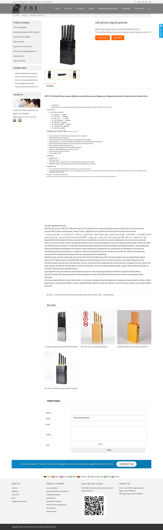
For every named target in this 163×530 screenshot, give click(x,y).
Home (57, 8)
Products (80, 8)
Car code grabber (19, 27)
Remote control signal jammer (25, 51)
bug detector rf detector (22, 46)
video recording (19, 61)
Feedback (126, 8)
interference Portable (36, 15)
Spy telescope (18, 42)
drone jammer (18, 56)
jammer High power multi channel (26, 32)
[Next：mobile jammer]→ (106, 295)
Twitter (139, 2)
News (91, 8)
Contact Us (139, 8)
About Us (68, 8)
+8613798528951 (22, 2)
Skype (149, 2)
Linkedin (142, 2)
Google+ (146, 2)
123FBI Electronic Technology (33, 527)
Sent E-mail (103, 38)
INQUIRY (118, 38)
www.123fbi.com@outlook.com (28, 110)
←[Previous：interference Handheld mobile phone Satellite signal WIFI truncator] (71, 295)
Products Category (21, 23)
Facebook (135, 2)
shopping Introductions (108, 8)
